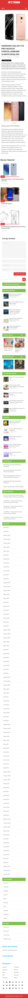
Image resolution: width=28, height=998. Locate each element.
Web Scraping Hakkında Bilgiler (15, 453)
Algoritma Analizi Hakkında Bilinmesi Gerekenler (15, 319)
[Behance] (6, 982)
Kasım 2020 (6, 712)
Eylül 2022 (6, 626)
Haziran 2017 (7, 874)
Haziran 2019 (7, 779)
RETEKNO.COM (9, 996)
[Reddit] (10, 988)
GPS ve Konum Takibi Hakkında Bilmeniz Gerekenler (16, 385)
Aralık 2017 (6, 850)
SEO (5, 906)
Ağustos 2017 (7, 866)
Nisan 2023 (6, 598)
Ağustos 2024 (7, 535)
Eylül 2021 (6, 673)
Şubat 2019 (6, 795)
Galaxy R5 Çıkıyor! (6, 203)
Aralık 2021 (6, 661)
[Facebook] (3, 982)
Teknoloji (6, 910)
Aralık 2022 (6, 614)
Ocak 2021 (6, 704)
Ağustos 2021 (7, 677)
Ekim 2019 (6, 764)
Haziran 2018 (7, 827)
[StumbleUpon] (16, 985)
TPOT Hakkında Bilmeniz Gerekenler (15, 437)
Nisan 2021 (6, 693)
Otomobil (6, 902)
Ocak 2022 (6, 657)
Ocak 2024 (6, 563)
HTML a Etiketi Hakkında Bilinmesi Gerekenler (15, 445)
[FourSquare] (6, 988)
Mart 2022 (6, 649)
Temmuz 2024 (7, 539)
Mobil (18, 57)
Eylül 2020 (6, 720)
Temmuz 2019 (7, 775)
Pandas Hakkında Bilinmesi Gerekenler (16, 429)
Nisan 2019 (6, 787)
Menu (3, 8)
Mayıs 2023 (6, 594)
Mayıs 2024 (6, 547)
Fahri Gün (4, 57)
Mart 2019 (6, 791)
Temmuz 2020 (7, 728)
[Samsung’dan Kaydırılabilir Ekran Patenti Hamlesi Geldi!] (10, 217)
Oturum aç (6, 927)
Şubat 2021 (6, 700)
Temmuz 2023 (7, 586)
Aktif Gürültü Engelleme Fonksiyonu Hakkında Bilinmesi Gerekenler (15, 311)
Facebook (6, 886)
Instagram (6, 890)
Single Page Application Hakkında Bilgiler (15, 327)
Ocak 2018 (6, 846)
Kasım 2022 (6, 618)
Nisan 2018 (6, 834)
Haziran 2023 (7, 590)
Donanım (6, 883)
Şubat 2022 (6, 653)
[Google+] (13, 982)
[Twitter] (10, 985)
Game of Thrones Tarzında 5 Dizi (16, 378)
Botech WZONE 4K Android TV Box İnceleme (16, 409)
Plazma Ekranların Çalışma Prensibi (16, 393)
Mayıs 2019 (6, 783)
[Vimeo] (13, 985)
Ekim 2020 (6, 716)
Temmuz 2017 (7, 870)
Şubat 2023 (6, 606)
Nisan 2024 (6, 551)
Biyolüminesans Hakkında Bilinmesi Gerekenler (15, 295)
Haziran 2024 (7, 543)
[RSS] (22, 988)
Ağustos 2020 (7, 724)
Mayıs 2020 (6, 736)
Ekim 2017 (6, 858)
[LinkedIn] (3, 985)
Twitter (5, 918)
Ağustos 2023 (7, 582)
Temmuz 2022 (7, 633)
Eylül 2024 (6, 531)
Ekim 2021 (6, 669)
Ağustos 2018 (7, 819)
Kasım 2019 (6, 760)
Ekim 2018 (6, 811)
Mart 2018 (6, 838)
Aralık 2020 (6, 708)
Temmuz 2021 (7, 681)
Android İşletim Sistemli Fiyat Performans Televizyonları (16, 401)
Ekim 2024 (6, 527)
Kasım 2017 (6, 854)
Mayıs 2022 (6, 641)
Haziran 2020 (7, 732)
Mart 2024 (6, 555)
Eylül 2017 (6, 862)
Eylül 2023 (6, 578)
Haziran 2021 (7, 685)
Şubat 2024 (6, 559)
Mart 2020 (6, 744)
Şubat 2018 (6, 842)
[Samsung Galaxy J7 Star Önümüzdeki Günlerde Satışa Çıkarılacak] (10, 170)
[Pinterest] (16, 982)
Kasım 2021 (6, 665)
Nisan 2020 (6, 740)
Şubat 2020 (6, 748)
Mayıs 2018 (6, 831)
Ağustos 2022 (7, 630)
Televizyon (6, 914)
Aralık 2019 (6, 756)
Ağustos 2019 (7, 771)
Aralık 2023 (6, 566)
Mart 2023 (6, 602)
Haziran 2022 (7, 637)
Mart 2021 (6, 697)
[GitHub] (22, 985)
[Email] (19, 988)
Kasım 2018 (6, 807)
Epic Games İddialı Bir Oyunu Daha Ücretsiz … (16, 302)
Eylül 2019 (6, 767)
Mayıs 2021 (6, 689)
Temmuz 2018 (7, 823)
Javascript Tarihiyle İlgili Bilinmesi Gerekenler (15, 421)
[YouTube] (3, 988)
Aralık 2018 (6, 803)
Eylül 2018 (6, 815)
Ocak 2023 (6, 610)
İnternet (5, 894)
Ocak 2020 (6, 752)
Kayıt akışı (6, 931)
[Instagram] (19, 982)
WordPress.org (7, 938)
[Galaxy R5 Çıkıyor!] (10, 194)
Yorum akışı (6, 935)
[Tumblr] (19, 985)
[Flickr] (10, 982)
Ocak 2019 (6, 799)
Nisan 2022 (6, 645)
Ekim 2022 (6, 622)
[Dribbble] (22, 982)
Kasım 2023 (6, 570)
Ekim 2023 (6, 574)
